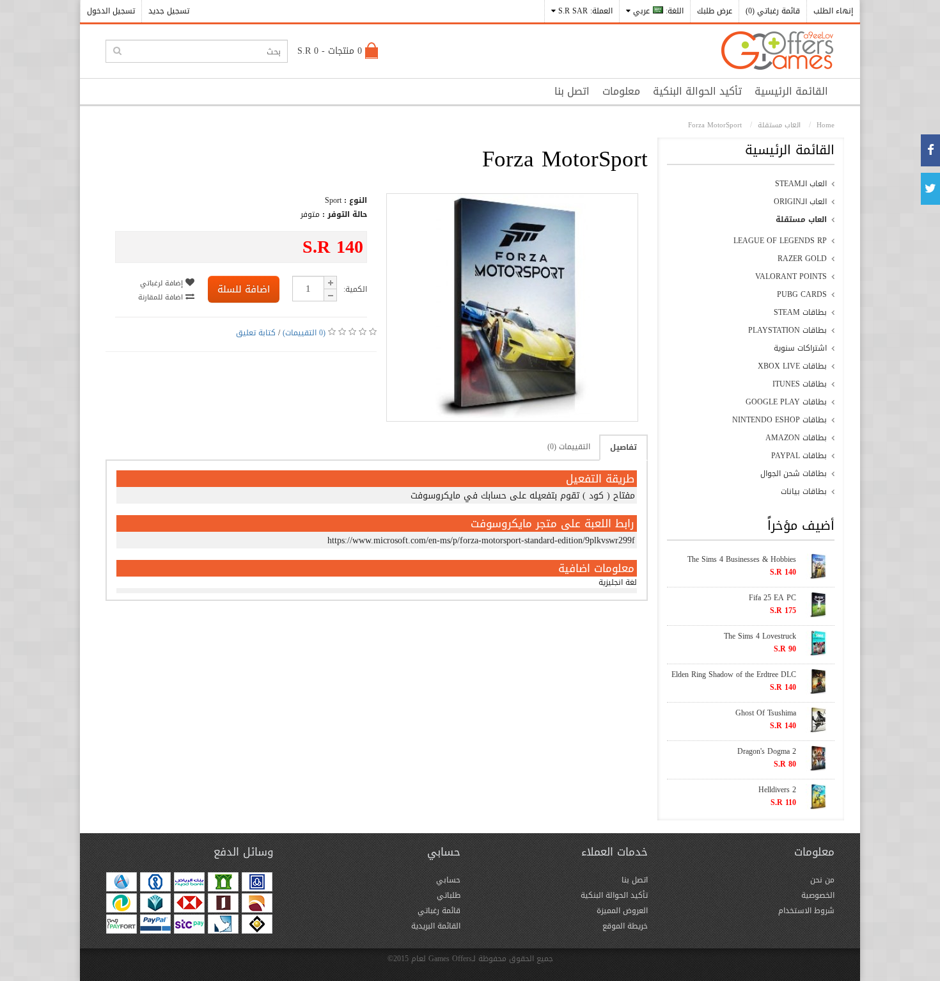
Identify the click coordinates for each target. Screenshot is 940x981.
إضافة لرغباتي (162, 283)
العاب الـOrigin (800, 202)
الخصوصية (817, 895)
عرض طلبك (714, 11)
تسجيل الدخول (111, 11)
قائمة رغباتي (439, 911)
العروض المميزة (622, 911)
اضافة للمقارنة (161, 297)
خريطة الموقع (625, 926)
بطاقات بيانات (804, 491)
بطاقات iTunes (799, 384)
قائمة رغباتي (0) (773, 11)
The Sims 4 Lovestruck (760, 636)
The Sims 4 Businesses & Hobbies (741, 559)
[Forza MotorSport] (512, 415)
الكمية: (355, 289)
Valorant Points (791, 276)
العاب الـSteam (801, 184)
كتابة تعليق (256, 333)
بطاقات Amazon (796, 438)
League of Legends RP (780, 241)
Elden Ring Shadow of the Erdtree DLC (733, 674)
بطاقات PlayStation (787, 330)
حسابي (448, 880)
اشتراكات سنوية (800, 348)
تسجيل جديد (168, 11)
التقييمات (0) (568, 447)
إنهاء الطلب (833, 11)
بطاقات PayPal (799, 456)
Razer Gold (802, 258)
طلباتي (448, 895)
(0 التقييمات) (304, 333)
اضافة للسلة (243, 289)
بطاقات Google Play (786, 402)
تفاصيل (623, 447)
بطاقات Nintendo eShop (779, 420)
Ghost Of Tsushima (765, 713)
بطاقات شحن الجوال (793, 474)
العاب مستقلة (801, 219)
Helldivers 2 (777, 789)
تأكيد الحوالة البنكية (697, 91)
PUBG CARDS (802, 294)
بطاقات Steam (800, 312)
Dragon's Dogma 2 (766, 751)
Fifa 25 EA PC (772, 597)
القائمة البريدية (435, 926)
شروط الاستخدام (806, 911)
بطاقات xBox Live (792, 366)
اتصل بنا (572, 91)
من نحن (822, 880)
